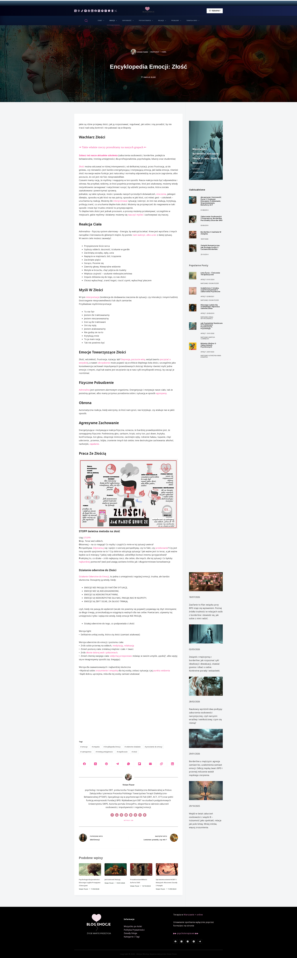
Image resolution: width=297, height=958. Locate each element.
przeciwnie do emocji (153, 747)
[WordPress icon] (140, 815)
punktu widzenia (161, 670)
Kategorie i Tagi (132, 936)
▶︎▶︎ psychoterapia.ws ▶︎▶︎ (185, 933)
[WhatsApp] (128, 764)
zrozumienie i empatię (106, 670)
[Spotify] (102, 11)
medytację (118, 645)
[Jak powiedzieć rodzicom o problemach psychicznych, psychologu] (192, 326)
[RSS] (75, 11)
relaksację (129, 645)
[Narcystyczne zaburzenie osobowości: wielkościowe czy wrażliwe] (206, 686)
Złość (81, 166)
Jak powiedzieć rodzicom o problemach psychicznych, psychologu (212, 326)
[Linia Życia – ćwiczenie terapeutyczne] (192, 275)
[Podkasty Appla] (79, 11)
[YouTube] (85, 11)
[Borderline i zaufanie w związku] (192, 234)
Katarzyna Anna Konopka (211, 356)
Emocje (112, 20)
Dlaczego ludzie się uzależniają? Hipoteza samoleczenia (210, 306)
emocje (84, 747)
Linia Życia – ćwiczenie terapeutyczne (210, 274)
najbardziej (84, 561)
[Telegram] (117, 764)
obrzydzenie (104, 362)
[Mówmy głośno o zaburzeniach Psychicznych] (192, 346)
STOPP (87, 537)
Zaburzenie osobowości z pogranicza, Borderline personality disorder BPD (212, 218)
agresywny (161, 393)
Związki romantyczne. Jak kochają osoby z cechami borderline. (210, 247)
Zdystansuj (98, 548)
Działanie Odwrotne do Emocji (94, 576)
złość (153, 77)
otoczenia (161, 194)
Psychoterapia (145, 20)
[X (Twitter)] (99, 11)
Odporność (126, 20)
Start (100, 20)
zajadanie (94, 443)
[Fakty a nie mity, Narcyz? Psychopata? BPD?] (206, 790)
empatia (96, 747)
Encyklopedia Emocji (112, 747)
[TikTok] (82, 11)
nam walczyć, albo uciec (145, 234)
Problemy (175, 20)
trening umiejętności (104, 752)
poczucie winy (138, 359)
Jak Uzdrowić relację (112, 879)
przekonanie (161, 548)
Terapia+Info (191, 20)
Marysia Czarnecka (208, 338)
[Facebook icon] (112, 815)
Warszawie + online (193, 914)
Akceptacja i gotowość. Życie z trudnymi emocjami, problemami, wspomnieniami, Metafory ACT (211, 201)
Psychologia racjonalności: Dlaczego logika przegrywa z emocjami (89, 882)
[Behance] (116, 11)
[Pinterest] (89, 11)
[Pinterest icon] (135, 815)
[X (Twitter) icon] (126, 815)
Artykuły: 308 (128, 820)
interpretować (120, 200)
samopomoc (86, 752)
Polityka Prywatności (134, 929)
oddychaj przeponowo (121, 655)
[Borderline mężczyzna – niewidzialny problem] (206, 738)
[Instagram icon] (130, 815)
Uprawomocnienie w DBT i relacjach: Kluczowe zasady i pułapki (166, 882)
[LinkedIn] (92, 11)
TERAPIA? (216, 11)
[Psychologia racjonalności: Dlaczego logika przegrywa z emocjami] (90, 869)
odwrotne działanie (133, 747)
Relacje (161, 20)
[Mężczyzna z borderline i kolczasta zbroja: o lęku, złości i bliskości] (206, 633)
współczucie (122, 752)
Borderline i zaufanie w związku (211, 233)
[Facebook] (95, 11)
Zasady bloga (130, 933)
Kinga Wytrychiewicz (207, 318)
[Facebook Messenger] (109, 11)
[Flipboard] (139, 764)
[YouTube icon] (144, 815)
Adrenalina (84, 389)
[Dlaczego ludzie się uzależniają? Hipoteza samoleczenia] (192, 307)
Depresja (125, 359)
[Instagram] (106, 11)
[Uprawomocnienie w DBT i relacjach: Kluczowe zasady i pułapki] (167, 869)
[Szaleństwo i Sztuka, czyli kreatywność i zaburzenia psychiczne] (192, 291)
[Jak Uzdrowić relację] (116, 869)
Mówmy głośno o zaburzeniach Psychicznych (208, 345)
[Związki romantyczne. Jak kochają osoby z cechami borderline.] (192, 248)
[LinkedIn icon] (117, 815)
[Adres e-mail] (150, 764)
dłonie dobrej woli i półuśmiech (102, 652)
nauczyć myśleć (135, 214)
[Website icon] (121, 815)
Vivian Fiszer (198, 172)
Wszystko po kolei (133, 926)
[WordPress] (112, 11)
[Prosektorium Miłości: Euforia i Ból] (141, 869)
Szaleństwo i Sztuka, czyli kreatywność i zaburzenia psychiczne (210, 290)
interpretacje (92, 297)
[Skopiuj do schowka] (161, 764)
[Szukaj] (86, 20)
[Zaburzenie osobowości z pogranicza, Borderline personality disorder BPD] (192, 219)
